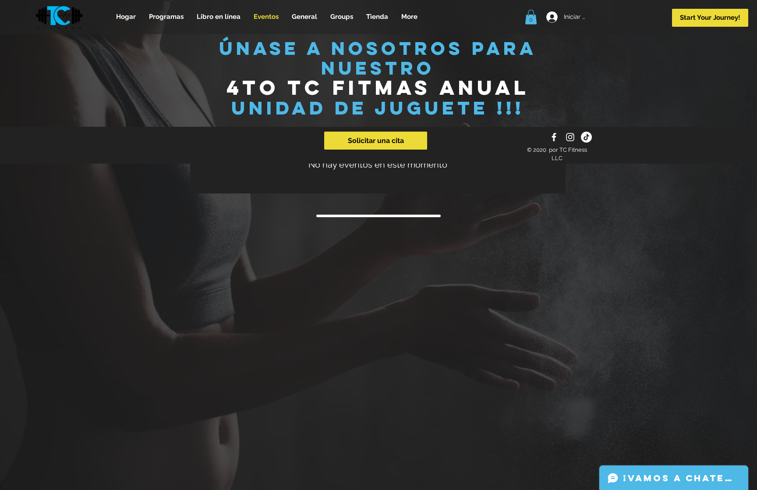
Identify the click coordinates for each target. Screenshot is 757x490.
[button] (531, 17)
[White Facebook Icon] (553, 137)
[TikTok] (586, 137)
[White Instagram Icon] (570, 137)
